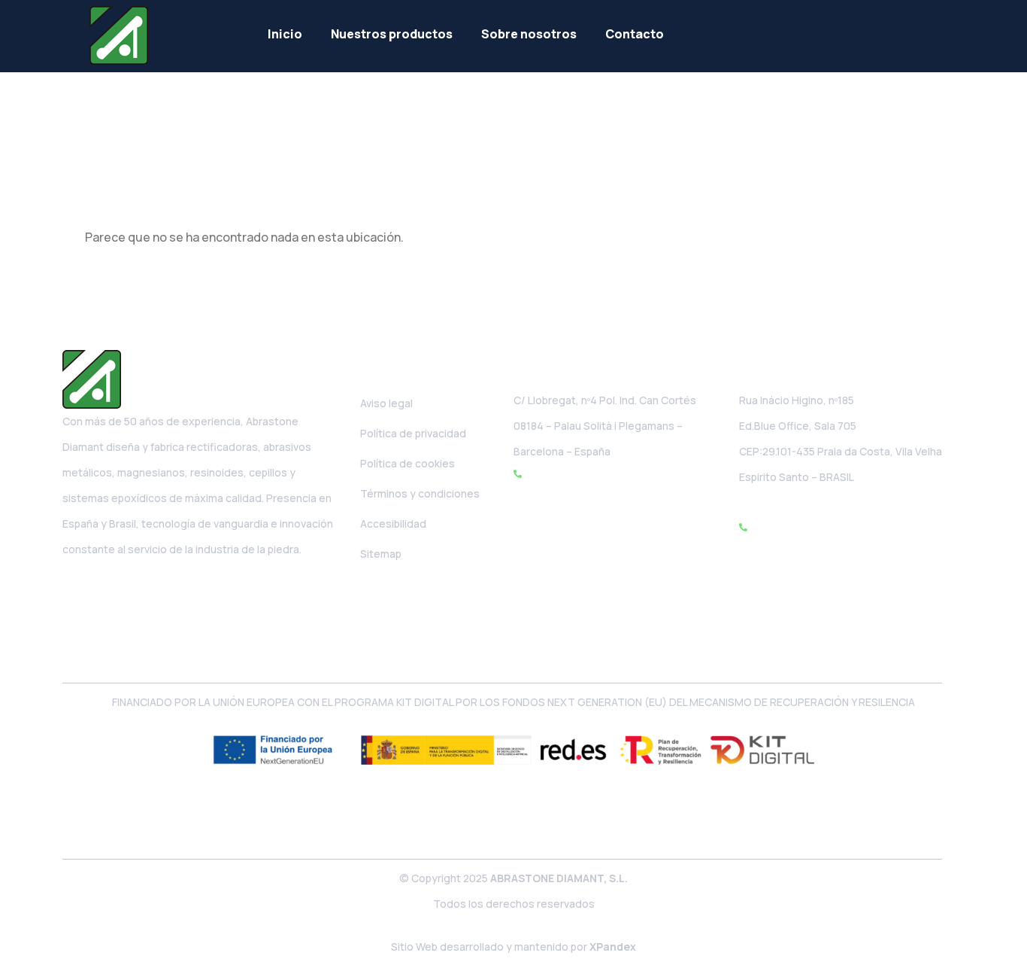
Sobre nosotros (529, 34)
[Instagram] (109, 588)
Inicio (285, 34)
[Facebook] (77, 588)
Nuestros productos (392, 34)
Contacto (634, 34)
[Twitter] (142, 588)
